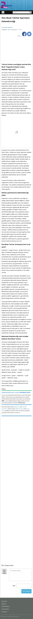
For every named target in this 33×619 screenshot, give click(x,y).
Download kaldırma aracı (16, 392)
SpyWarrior (17, 407)
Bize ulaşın (4, 601)
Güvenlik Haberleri (8, 27)
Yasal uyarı (4, 611)
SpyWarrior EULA (19, 409)
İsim (14, 586)
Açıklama (4, 604)
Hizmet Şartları (5, 609)
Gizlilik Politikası (5, 606)
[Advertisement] (16, 48)
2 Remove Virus (6, 4)
